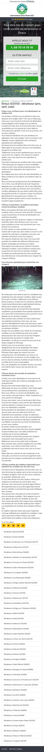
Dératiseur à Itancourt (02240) (15, 624)
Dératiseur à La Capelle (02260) (16, 573)
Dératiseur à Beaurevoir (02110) (16, 598)
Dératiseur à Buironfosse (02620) (16, 552)
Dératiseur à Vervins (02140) (14, 593)
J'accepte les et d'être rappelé (23, 73)
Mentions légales (15, 749)
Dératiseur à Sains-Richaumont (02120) (19, 567)
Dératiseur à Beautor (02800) (15, 731)
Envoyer (22, 79)
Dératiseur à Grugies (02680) (15, 659)
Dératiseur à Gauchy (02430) (15, 649)
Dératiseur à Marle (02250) (14, 613)
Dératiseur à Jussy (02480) (14, 715)
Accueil (4, 749)
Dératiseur (6, 101)
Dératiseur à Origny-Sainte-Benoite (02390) (20, 583)
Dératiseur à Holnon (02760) (14, 654)
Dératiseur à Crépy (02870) (14, 726)
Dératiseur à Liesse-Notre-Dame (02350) (19, 720)
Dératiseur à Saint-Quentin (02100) (17, 634)
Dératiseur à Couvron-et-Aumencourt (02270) (21, 680)
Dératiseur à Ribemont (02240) (15, 588)
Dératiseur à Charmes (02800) (15, 710)
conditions (22, 73)
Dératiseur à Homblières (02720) (16, 603)
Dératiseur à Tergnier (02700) (15, 741)
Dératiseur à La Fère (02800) (14, 695)
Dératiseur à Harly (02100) (14, 618)
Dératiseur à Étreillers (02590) (15, 690)
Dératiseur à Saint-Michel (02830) (17, 664)
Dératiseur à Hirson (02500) (14, 644)
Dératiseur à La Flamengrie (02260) (17, 578)
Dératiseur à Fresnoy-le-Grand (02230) (19, 562)
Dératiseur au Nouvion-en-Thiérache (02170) (21, 542)
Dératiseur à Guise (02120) (14, 537)
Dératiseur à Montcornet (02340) (16, 705)
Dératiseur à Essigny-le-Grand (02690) (18, 669)
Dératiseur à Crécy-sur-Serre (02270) (18, 639)
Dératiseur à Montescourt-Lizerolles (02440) (21, 685)
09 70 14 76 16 (23, 47)
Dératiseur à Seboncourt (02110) (16, 547)
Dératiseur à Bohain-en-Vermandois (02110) (20, 557)
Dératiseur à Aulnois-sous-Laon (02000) (19, 700)
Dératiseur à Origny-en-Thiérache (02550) (20, 608)
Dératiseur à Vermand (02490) (15, 675)
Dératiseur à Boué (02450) (14, 532)
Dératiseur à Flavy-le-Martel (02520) (18, 736)
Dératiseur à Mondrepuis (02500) (16, 629)
